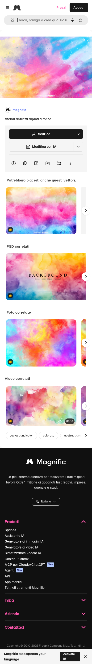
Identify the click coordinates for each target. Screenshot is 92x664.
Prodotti (12, 521)
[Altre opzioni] (70, 163)
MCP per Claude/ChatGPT (29, 564)
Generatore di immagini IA (24, 541)
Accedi (78, 7)
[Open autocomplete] (10, 20)
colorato (48, 435)
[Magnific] (46, 463)
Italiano (46, 501)
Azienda (12, 613)
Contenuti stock (17, 559)
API (7, 576)
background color (21, 435)
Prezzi (61, 7)
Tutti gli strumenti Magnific (25, 587)
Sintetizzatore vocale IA (23, 553)
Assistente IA (14, 536)
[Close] (85, 656)
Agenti (13, 570)
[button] (46, 502)
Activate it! (69, 656)
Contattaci (14, 627)
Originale (31, 40)
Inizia (9, 600)
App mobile (13, 582)
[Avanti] (86, 210)
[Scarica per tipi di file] (78, 134)
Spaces (10, 530)
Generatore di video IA (21, 547)
